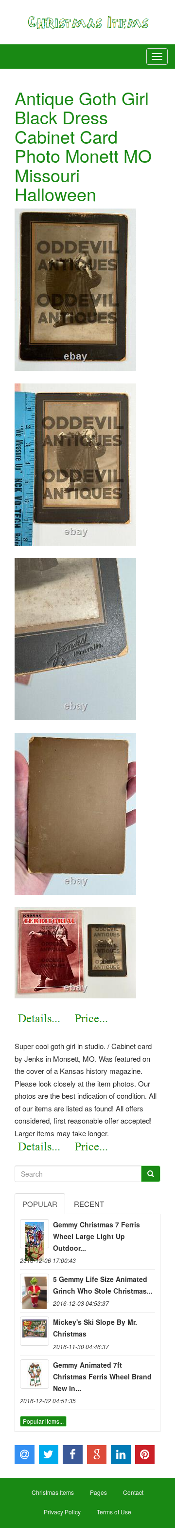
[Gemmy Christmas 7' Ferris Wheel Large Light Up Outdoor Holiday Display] (34, 1233)
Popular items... (43, 1421)
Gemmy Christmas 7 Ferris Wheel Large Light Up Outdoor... (96, 1236)
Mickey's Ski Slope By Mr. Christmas (95, 1327)
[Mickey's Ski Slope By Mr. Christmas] (34, 1331)
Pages (98, 1492)
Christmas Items (53, 1492)
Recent (89, 1204)
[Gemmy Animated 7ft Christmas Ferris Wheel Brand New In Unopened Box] (34, 1374)
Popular (39, 1204)
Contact (133, 1492)
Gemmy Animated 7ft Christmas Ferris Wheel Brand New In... (102, 1376)
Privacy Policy (62, 1512)
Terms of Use (114, 1512)
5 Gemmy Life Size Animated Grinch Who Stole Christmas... (103, 1285)
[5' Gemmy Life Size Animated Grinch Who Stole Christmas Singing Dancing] (34, 1288)
